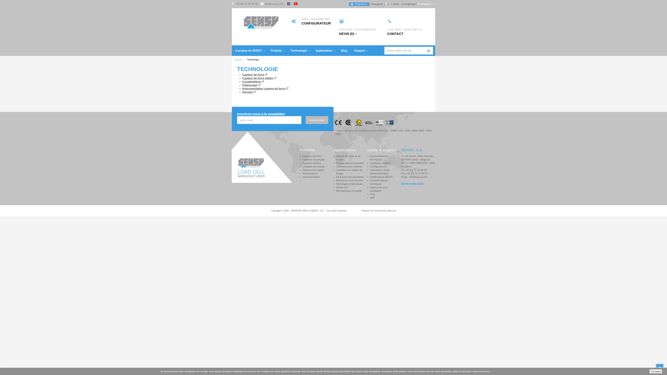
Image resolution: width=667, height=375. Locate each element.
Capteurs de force (312, 156)
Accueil (238, 59)
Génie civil (341, 187)
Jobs (395, 4)
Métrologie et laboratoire (349, 183)
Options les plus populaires (379, 189)
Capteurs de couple (313, 170)
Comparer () (379, 4)
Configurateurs (378, 166)
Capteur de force (253, 74)
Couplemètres (251, 81)
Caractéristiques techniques (379, 182)
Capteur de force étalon (257, 78)
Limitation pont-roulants (349, 166)
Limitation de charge (313, 166)
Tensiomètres (309, 173)
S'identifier (360, 4)
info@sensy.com (274, 4)
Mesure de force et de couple (348, 158)
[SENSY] (261, 22)
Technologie (257, 69)
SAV (372, 197)
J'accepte (655, 371)
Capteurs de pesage (313, 159)
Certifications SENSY (381, 177)
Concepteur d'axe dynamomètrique (379, 172)
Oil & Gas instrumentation (350, 177)
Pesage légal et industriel (350, 163)
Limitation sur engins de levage (349, 172)
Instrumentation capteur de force (263, 88)
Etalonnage (249, 85)
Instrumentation (310, 177)
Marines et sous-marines (349, 180)
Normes (247, 92)
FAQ (372, 194)
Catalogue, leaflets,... (381, 163)
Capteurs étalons (311, 163)
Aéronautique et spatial (348, 190)
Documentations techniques (379, 158)
